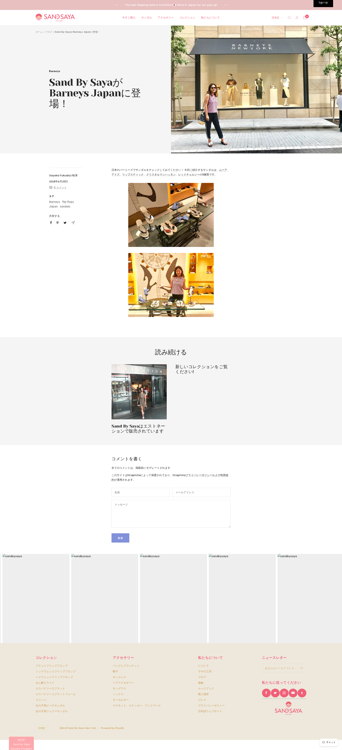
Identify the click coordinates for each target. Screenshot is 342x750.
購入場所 (203, 694)
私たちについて (210, 17)
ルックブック (206, 688)
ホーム (39, 31)
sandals (65, 206)
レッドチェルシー (189, 174)
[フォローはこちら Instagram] (284, 692)
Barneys (54, 71)
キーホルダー (121, 699)
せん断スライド (45, 682)
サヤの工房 (204, 671)
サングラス (119, 688)
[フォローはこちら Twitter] (275, 692)
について (203, 665)
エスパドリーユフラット (50, 688)
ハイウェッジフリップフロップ (54, 677)
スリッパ (41, 699)
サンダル (146, 17)
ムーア (223, 170)
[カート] (304, 17)
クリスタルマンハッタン (161, 174)
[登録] (301, 668)
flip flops (68, 201)
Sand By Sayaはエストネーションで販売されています (138, 429)
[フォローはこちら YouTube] (293, 692)
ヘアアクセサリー (123, 682)
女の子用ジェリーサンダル (52, 711)
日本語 (275, 17)
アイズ (116, 174)
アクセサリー (166, 17)
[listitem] (51, 222)
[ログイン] (297, 17)
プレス (202, 699)
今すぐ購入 (129, 17)
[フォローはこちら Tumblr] (301, 692)
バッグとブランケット (126, 665)
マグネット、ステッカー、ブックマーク (137, 705)
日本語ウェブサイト (210, 711)
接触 (200, 682)
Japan (53, 206)
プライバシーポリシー (199, 475)
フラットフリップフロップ (52, 665)
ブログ (48, 31)
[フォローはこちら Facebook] (266, 692)
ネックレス (119, 677)
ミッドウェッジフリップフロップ (56, 671)
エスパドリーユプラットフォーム (56, 694)
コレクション (187, 17)
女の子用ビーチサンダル (50, 705)
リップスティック (133, 174)
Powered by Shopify (112, 728)
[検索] (289, 17)
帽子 (115, 671)
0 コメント (60, 187)
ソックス (118, 694)
